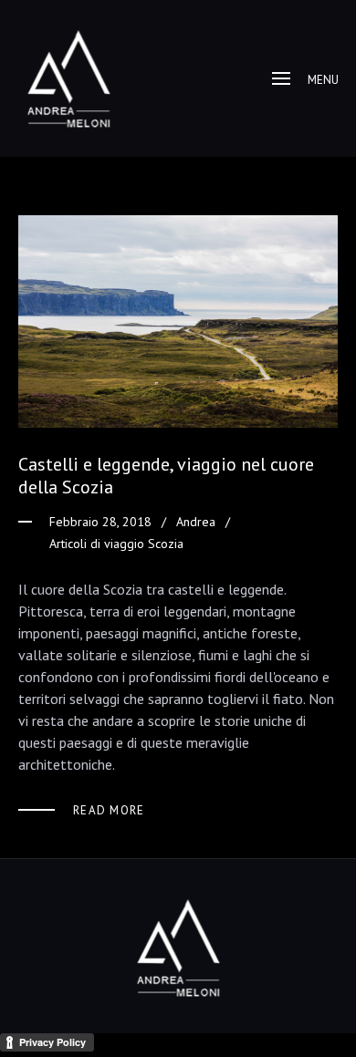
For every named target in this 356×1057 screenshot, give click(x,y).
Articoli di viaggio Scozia (116, 543)
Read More (109, 810)
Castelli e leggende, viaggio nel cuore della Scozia (166, 475)
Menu (323, 80)
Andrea (195, 521)
